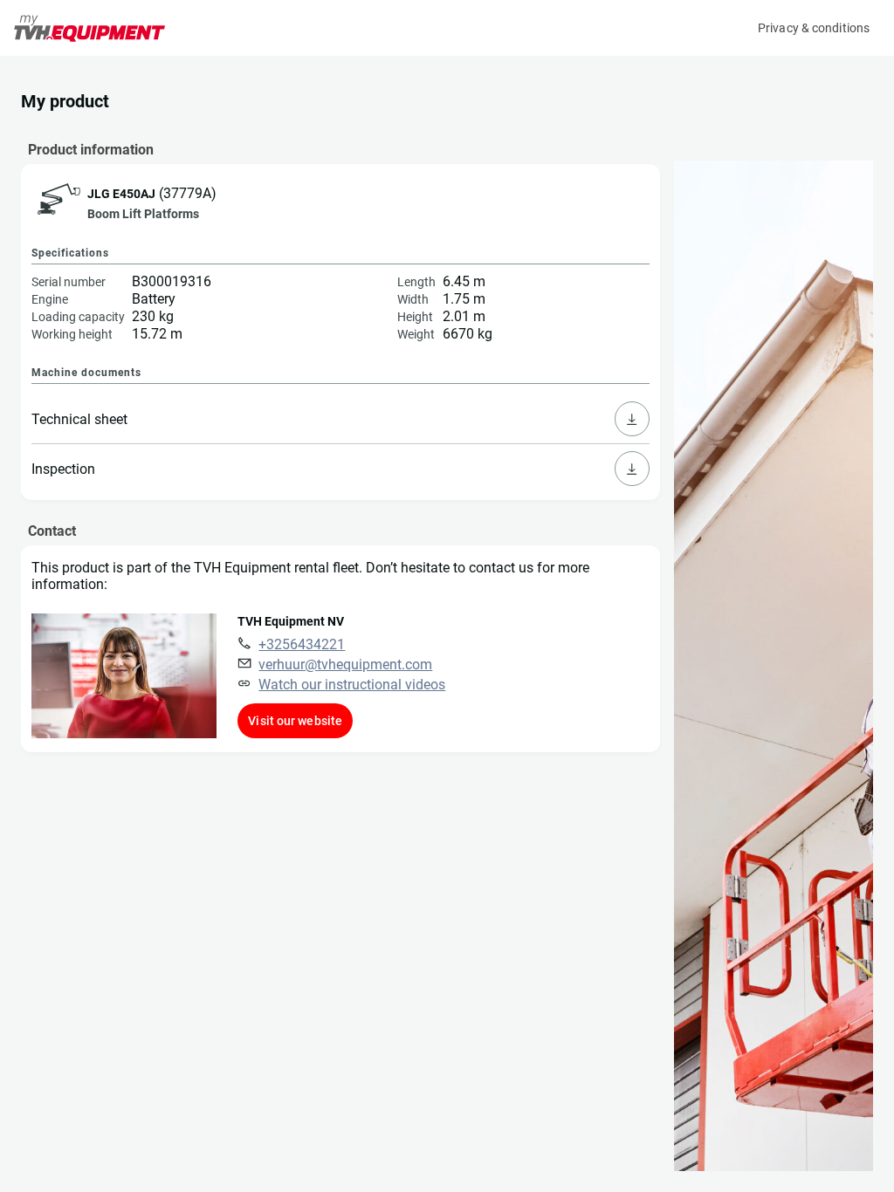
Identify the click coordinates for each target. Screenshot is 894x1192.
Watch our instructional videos (351, 684)
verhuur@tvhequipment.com (345, 664)
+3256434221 (301, 644)
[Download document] (632, 418)
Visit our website (295, 721)
